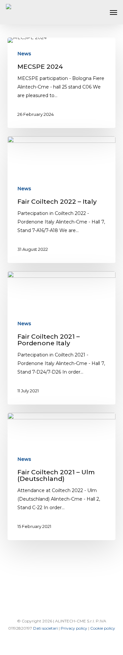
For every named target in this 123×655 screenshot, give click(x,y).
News (24, 54)
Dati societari (46, 628)
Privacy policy (74, 628)
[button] (113, 12)
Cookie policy (102, 628)
